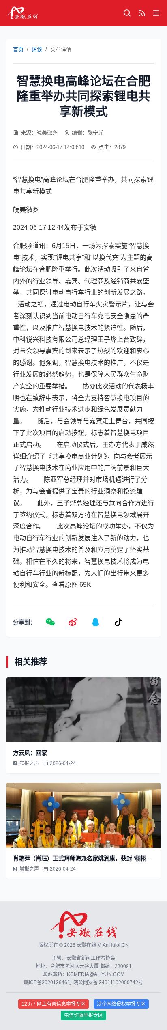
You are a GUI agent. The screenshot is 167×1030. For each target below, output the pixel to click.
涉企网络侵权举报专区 (121, 1004)
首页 (18, 49)
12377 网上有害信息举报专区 (53, 1004)
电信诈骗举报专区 (83, 1015)
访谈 (37, 49)
